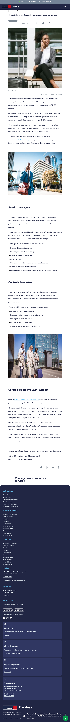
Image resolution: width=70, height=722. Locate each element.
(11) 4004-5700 (9, 694)
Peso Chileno (7, 533)
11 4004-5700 (33, 2)
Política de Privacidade (10, 504)
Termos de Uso (13, 719)
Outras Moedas (7, 535)
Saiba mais (6, 595)
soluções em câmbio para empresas (20, 140)
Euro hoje (6, 521)
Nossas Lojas (7, 497)
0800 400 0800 (46, 2)
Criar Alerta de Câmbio (12, 653)
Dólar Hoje (6, 519)
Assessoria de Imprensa (10, 499)
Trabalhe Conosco (8, 502)
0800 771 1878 (7, 577)
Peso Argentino (7, 531)
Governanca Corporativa (10, 506)
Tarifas (5, 719)
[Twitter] (43, 23)
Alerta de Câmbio (8, 517)
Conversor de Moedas (10, 514)
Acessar (7, 635)
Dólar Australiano (8, 528)
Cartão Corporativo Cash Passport (26, 400)
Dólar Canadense (8, 526)
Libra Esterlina (7, 524)
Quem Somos (7, 495)
